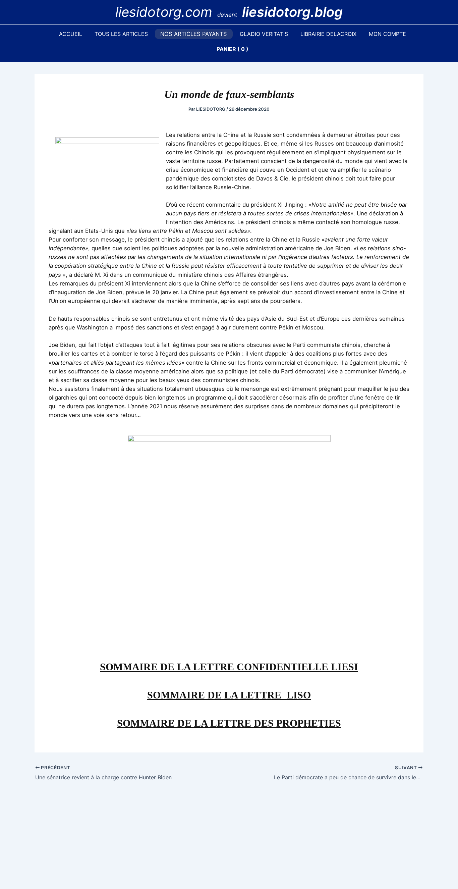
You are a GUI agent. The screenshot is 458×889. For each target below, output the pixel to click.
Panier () (232, 49)
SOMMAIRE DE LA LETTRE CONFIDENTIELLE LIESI (229, 666)
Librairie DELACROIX (328, 34)
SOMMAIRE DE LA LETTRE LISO (229, 694)
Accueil (70, 34)
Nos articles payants (193, 34)
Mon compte (387, 34)
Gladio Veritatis (264, 34)
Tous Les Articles (121, 34)
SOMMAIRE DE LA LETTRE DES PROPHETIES (229, 723)
